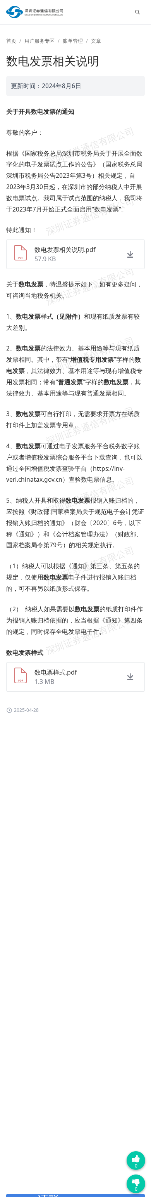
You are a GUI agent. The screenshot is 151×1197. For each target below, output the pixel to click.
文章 (96, 40)
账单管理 (73, 40)
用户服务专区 (39, 40)
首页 (11, 40)
